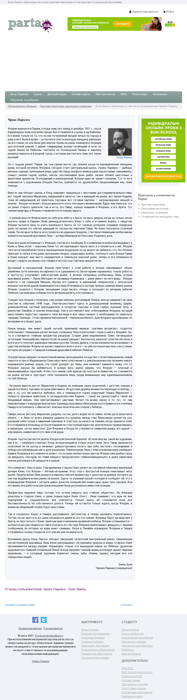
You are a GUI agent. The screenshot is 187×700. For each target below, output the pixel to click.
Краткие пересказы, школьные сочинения (65, 106)
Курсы (38, 94)
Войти (170, 11)
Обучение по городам (135, 684)
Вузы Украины (19, 94)
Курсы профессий (133, 633)
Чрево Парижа (40, 661)
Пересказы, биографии (95, 645)
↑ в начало (126, 604)
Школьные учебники (134, 641)
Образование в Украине (22, 106)
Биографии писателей (154, 208)
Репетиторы (139, 94)
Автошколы (160, 94)
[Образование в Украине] (30, 24)
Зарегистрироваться (145, 11)
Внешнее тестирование (95, 633)
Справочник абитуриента (96, 653)
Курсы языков (130, 629)
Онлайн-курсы (81, 94)
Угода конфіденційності (49, 635)
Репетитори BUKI (132, 676)
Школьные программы (95, 657)
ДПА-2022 (127, 668)
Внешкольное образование (98, 649)
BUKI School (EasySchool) (137, 672)
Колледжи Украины (93, 637)
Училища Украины (92, 641)
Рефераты (128, 649)
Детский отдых (56, 94)
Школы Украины (131, 653)
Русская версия (53, 628)
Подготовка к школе (134, 688)
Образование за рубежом (137, 637)
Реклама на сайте (132, 696)
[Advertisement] (93, 60)
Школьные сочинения (154, 212)
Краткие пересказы (153, 204)
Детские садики (131, 680)
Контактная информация (137, 692)
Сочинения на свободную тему (160, 216)
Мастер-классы (105, 94)
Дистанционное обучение (137, 645)
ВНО (124, 94)
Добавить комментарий (20, 604)
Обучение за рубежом (24, 99)
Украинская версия (30, 628)
